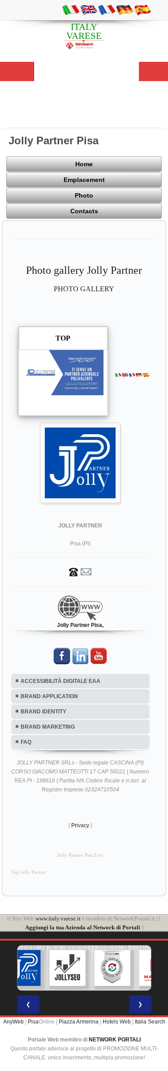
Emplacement (84, 179)
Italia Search (150, 1022)
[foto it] (71, 9)
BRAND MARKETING (48, 727)
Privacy (80, 825)
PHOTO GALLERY (84, 289)
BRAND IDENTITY (43, 711)
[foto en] (89, 9)
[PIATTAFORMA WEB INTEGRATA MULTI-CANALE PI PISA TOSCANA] (112, 968)
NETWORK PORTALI (115, 1039)
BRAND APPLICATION (49, 696)
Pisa (33, 1022)
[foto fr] (107, 9)
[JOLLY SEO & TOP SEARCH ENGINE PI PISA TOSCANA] (67, 968)
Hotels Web (117, 1022)
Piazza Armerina (79, 1022)
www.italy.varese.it (58, 918)
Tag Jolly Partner (28, 872)
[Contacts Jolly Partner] (80, 571)
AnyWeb (13, 1022)
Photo (84, 195)
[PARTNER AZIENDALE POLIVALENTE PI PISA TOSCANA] (22, 968)
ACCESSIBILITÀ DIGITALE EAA (60, 681)
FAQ (26, 742)
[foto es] (142, 9)
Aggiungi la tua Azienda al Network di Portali (82, 927)
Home (84, 164)
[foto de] (125, 9)
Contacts (84, 211)
